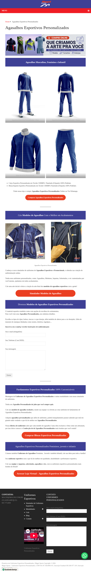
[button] (84, 555)
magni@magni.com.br (12, 497)
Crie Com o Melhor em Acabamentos (45, 215)
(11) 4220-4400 (7, 500)
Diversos (45, 304)
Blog (27, 515)
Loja (27, 512)
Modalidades (30, 509)
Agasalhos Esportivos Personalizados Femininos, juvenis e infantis (45, 446)
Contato (29, 519)
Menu (4, 11)
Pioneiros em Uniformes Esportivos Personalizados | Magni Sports (23, 563)
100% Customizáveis (45, 389)
